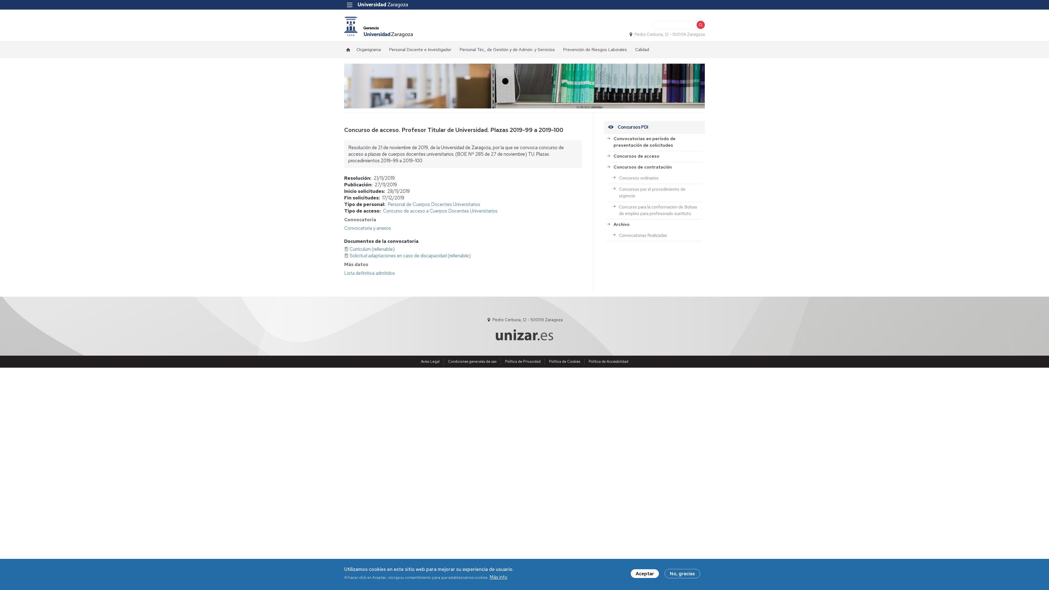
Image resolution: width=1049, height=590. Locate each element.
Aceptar (645, 574)
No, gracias (682, 574)
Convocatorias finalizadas (643, 235)
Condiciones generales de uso (472, 361)
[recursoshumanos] (378, 27)
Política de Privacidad (523, 361)
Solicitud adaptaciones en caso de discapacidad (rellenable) (410, 256)
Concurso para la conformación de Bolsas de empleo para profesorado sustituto (658, 210)
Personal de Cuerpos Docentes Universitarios (434, 204)
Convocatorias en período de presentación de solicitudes (645, 142)
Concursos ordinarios (639, 178)
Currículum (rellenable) (372, 249)
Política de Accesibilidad (608, 361)
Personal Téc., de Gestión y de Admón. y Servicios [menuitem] (507, 49)
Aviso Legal (430, 361)
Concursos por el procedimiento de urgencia (652, 192)
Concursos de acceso (636, 156)
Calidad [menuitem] (642, 49)
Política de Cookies (564, 361)
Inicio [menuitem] (348, 49)
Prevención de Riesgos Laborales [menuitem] (595, 49)
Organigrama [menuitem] (368, 49)
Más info (498, 577)
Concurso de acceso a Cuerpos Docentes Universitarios (440, 211)
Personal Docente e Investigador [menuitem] (420, 49)
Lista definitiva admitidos (369, 273)
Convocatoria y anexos (367, 228)
